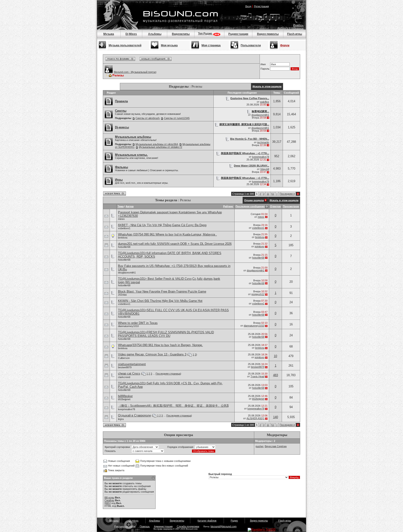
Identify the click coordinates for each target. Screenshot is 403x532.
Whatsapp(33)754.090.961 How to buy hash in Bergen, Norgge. (160, 345)
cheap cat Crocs (129, 373)
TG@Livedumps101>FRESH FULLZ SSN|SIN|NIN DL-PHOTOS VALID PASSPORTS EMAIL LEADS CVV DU (166, 334)
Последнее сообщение (250, 206)
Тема (121, 206)
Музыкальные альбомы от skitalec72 (160, 147)
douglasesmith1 (260, 114)
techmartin (263, 142)
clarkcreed (124, 377)
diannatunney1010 (128, 326)
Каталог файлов (207, 520)
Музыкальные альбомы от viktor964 (156, 144)
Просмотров (291, 206)
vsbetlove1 (124, 228)
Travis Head (257, 376)
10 (275, 356)
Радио (234, 520)
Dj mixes (134, 520)
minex (121, 219)
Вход (248, 6)
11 (268, 193)
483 (275, 375)
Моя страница (211, 45)
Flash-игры (294, 34)
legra (121, 419)
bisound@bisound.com (223, 526)
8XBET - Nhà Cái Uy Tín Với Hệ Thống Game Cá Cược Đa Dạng (162, 225)
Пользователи (251, 45)
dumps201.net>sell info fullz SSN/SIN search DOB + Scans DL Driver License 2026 (175, 244)
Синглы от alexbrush (147, 118)
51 (272, 193)
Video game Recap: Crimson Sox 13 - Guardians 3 (152, 354)
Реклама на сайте (124, 526)
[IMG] (107, 503)
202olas (122, 294)
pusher (259, 446)
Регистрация (261, 6)
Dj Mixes (131, 34)
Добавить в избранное (290, 28)
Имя (263, 64)
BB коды (109, 497)
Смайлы (109, 500)
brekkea (122, 237)
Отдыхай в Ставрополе (134, 415)
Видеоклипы (181, 34)
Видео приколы (268, 34)
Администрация (163, 526)
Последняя (287, 193)
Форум (284, 45)
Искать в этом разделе (267, 86)
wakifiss (264, 101)
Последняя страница (168, 373)
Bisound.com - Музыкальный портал (135, 72)
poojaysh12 (257, 294)
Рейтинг (228, 206)
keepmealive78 (260, 156)
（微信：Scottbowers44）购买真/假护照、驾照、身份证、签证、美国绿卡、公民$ (173, 405)
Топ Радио (205, 33)
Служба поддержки (188, 526)
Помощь (299, 25)
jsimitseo (259, 246)
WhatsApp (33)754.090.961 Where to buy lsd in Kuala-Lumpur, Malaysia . (167, 234)
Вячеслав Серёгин (276, 446)
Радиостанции (238, 34)
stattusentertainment (132, 364)
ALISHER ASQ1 (255, 418)
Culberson (124, 358)
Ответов (275, 206)
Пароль (265, 68)
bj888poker (125, 396)
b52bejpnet (124, 399)
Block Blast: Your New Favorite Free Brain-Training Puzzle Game (162, 291)
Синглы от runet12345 (177, 118)
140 (275, 417)
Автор (130, 206)
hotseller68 (124, 247)
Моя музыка (169, 45)
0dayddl (264, 169)
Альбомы (154, 34)
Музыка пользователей (125, 45)
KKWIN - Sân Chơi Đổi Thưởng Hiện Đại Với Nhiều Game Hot (160, 301)
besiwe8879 (125, 367)
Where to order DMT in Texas (138, 323)
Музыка (108, 34)
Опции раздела (254, 200)
